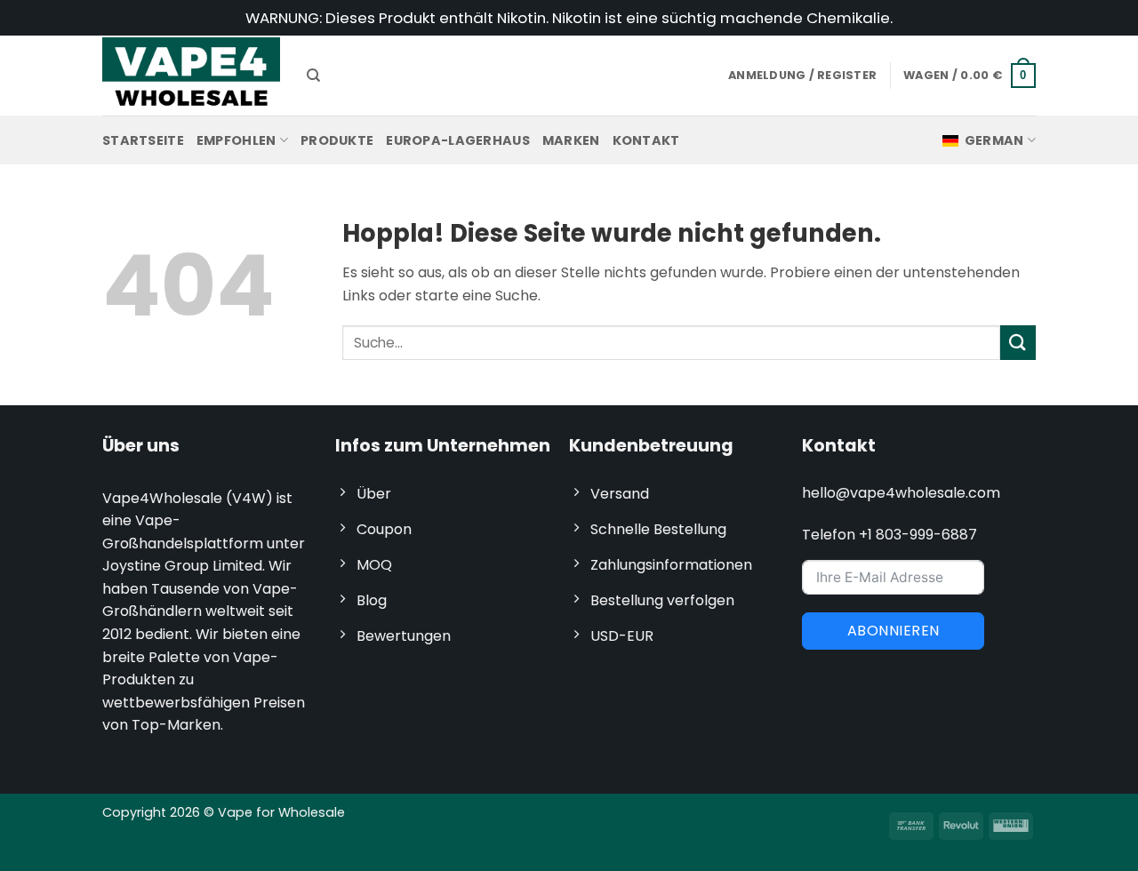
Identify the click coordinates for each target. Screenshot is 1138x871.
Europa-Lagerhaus (458, 140)
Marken (571, 140)
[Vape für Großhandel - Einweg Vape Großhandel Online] (191, 75)
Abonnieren (893, 630)
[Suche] (313, 75)
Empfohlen (236, 140)
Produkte (337, 140)
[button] (969, 75)
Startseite (143, 140)
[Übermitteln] (1018, 342)
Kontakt (646, 140)
